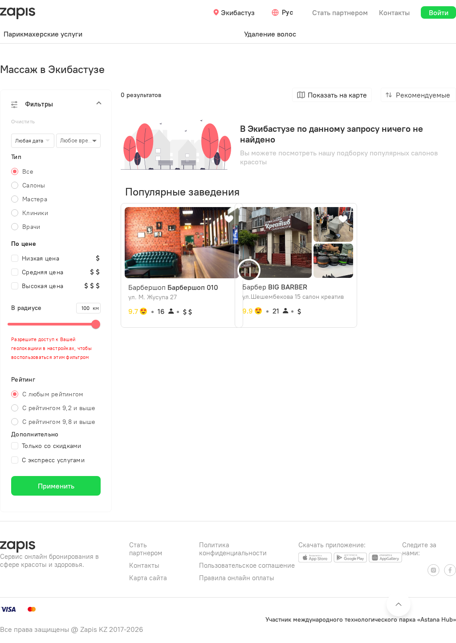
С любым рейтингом (52, 394)
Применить (56, 485)
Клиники (35, 212)
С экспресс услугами (53, 460)
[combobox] (283, 12)
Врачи (31, 226)
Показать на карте (337, 94)
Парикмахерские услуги (43, 33)
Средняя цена (42, 272)
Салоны (33, 185)
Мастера (34, 199)
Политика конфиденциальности (233, 549)
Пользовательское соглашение (247, 565)
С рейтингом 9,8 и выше (59, 421)
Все (27, 171)
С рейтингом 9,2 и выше (59, 407)
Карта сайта (148, 578)
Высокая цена (42, 285)
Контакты (394, 12)
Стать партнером (340, 12)
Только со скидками (51, 445)
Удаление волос (270, 33)
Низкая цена (40, 258)
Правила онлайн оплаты (236, 578)
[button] (55, 104)
